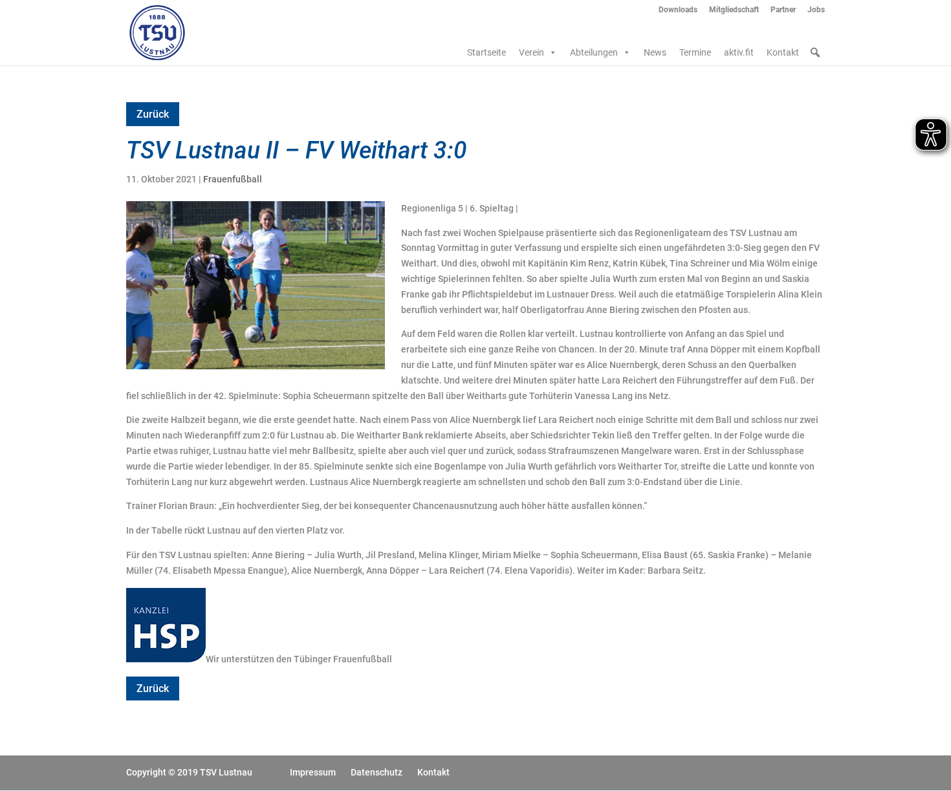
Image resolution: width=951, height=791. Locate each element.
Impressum (313, 772)
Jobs (816, 10)
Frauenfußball (232, 179)
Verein (531, 52)
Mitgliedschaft (734, 10)
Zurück (153, 114)
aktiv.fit (739, 52)
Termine (695, 52)
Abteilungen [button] (594, 52)
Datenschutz (376, 772)
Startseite (486, 52)
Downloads (678, 10)
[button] (815, 52)
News (655, 52)
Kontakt (783, 52)
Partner (783, 10)
